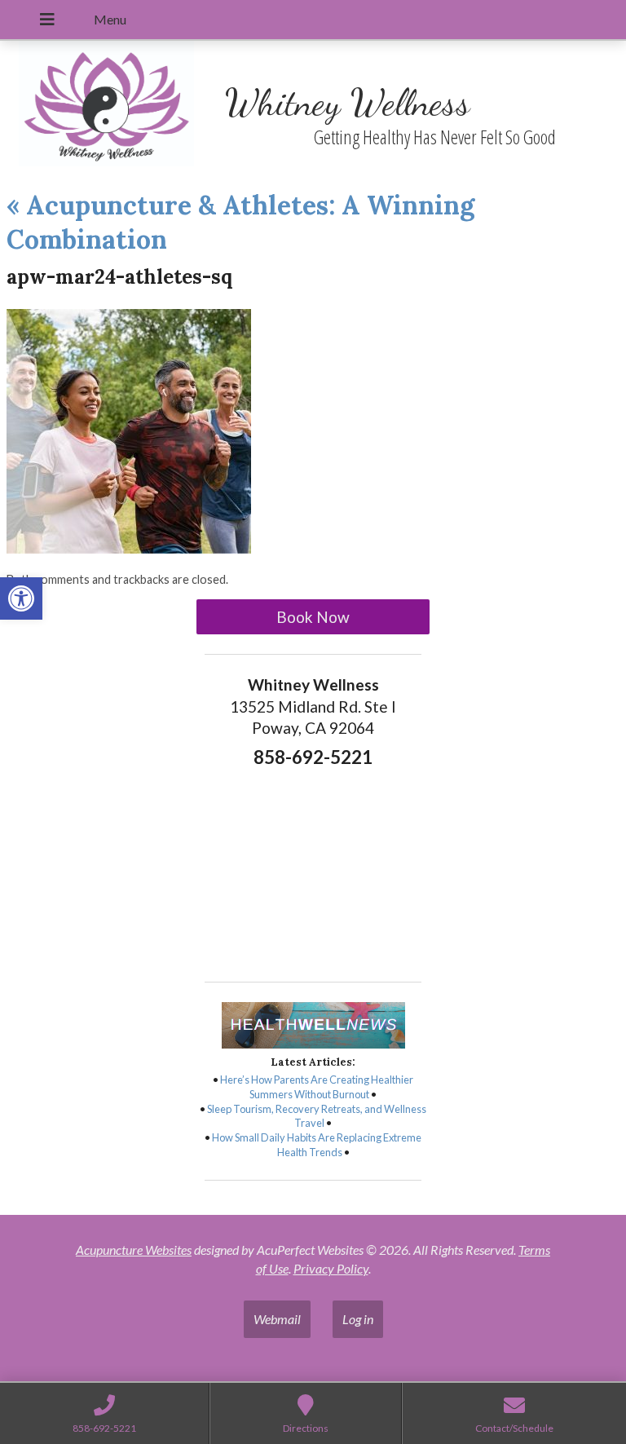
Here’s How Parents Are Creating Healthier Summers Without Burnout (316, 1087)
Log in (357, 1319)
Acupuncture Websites (134, 1249)
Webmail (277, 1319)
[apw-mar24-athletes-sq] (129, 548)
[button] (21, 598)
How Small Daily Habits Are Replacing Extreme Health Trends (316, 1145)
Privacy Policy (330, 1268)
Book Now (313, 616)
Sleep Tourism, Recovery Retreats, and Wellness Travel (316, 1116)
